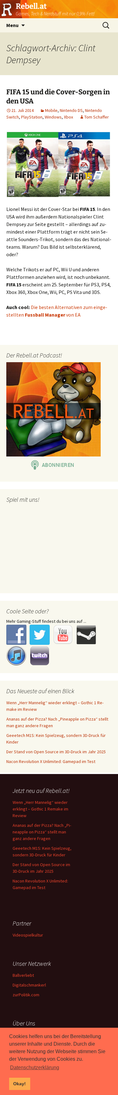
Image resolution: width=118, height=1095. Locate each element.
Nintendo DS (71, 110)
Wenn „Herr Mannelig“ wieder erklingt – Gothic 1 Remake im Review (40, 808)
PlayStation (31, 117)
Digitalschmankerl (29, 985)
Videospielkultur (28, 935)
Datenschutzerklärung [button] (34, 1067)
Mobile (51, 110)
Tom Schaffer (96, 117)
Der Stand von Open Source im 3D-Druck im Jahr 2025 (56, 752)
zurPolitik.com (26, 995)
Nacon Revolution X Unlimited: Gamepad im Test (50, 761)
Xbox (68, 117)
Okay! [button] (19, 1083)
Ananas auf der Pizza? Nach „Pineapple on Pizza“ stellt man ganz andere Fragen (42, 831)
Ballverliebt (23, 975)
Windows (53, 117)
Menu (12, 25)
